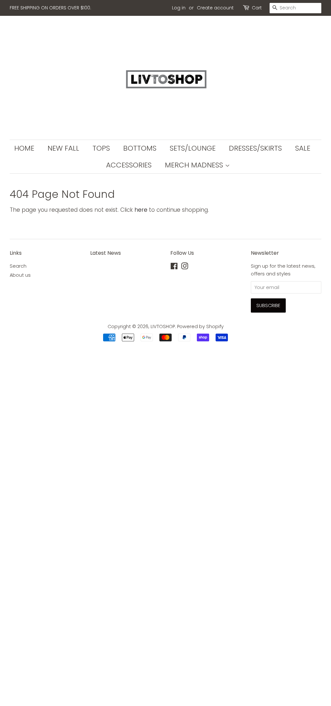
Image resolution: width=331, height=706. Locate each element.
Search (18, 266)
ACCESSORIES (129, 165)
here (140, 210)
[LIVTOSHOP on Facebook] (174, 267)
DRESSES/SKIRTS (255, 148)
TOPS (101, 148)
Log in (179, 8)
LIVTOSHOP (163, 326)
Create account (215, 8)
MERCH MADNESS (195, 165)
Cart (257, 8)
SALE (302, 148)
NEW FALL (63, 148)
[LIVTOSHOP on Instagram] (184, 267)
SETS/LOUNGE (193, 148)
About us (20, 275)
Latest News (105, 253)
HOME (24, 148)
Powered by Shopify (200, 326)
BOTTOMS (139, 148)
